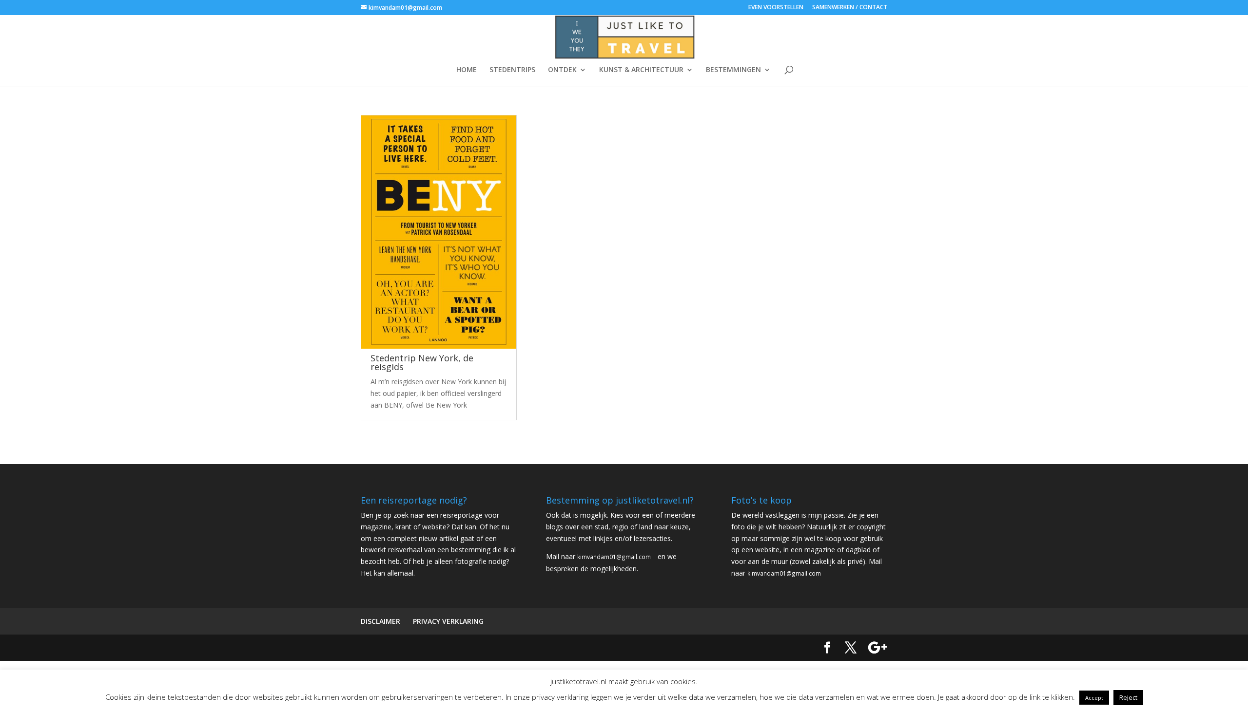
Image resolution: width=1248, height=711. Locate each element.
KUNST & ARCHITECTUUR (641, 70)
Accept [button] (1094, 697)
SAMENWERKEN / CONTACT (849, 7)
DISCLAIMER (380, 621)
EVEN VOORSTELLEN (775, 7)
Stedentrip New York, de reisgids (421, 362)
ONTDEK (562, 70)
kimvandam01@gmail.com (614, 557)
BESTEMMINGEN (733, 70)
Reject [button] (1128, 697)
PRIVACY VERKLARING (448, 621)
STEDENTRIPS (512, 70)
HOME (466, 70)
